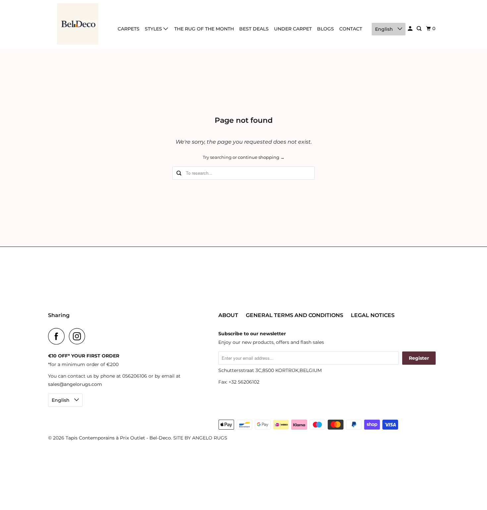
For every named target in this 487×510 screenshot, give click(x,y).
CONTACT (350, 29)
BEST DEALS (254, 29)
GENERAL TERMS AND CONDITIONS (294, 315)
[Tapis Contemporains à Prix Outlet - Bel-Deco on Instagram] (79, 336)
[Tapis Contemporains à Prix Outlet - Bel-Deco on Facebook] (58, 336)
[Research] (419, 28)
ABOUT (228, 315)
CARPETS (128, 29)
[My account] (410, 28)
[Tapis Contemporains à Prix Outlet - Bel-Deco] (78, 24)
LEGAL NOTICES (373, 315)
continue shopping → (261, 157)
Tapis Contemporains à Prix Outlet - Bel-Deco (118, 438)
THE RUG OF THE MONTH (204, 29)
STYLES (154, 29)
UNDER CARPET (293, 29)
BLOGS (325, 29)
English (384, 29)
